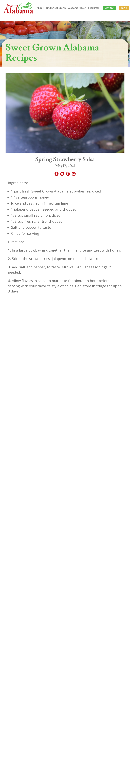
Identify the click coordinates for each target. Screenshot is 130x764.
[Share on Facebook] (56, 174)
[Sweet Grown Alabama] (18, 7)
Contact (68, 23)
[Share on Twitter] (62, 174)
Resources (93, 7)
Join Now (109, 8)
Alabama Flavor (77, 7)
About (40, 7)
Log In (124, 8)
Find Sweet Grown (56, 7)
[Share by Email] (74, 174)
